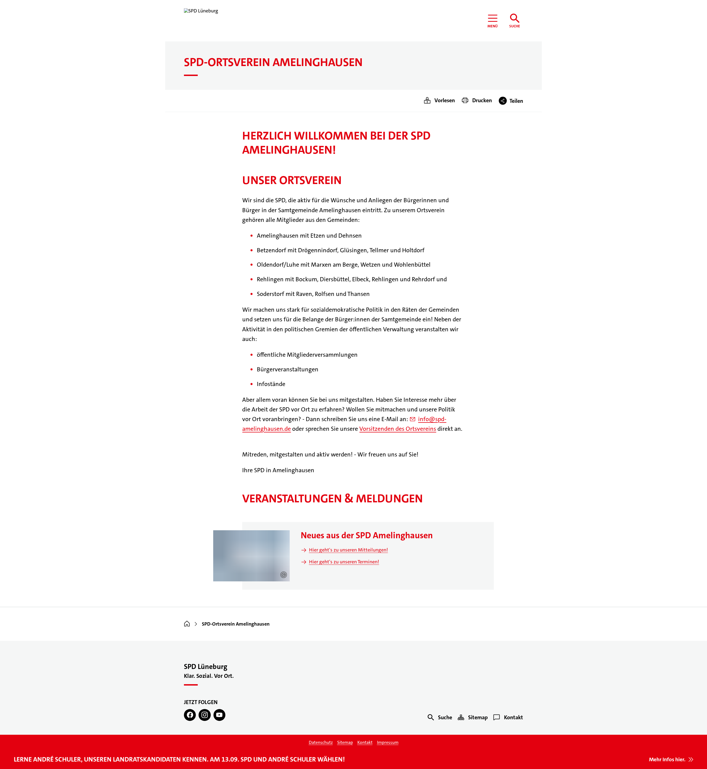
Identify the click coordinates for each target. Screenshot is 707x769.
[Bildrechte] (283, 574)
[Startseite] (187, 624)
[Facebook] (190, 715)
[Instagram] (204, 715)
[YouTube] (219, 715)
